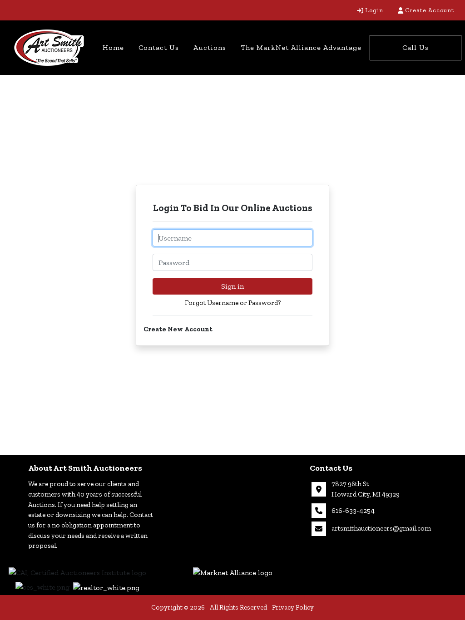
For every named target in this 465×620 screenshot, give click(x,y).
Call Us (415, 47)
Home (113, 47)
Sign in (232, 286)
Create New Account (178, 329)
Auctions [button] (209, 47)
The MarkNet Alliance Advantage (301, 47)
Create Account (429, 10)
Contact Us (159, 47)
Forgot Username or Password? (233, 303)
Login (374, 10)
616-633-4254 (353, 510)
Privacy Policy (293, 607)
